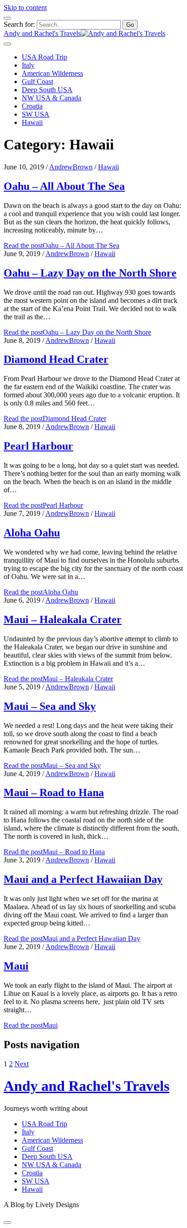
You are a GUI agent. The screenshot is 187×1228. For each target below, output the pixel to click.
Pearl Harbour (38, 446)
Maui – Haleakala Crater (63, 619)
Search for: (19, 24)
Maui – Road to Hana (54, 792)
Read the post (61, 245)
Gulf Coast (37, 81)
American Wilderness (52, 73)
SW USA (35, 114)
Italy (28, 65)
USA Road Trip (44, 57)
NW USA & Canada (51, 98)
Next (22, 1064)
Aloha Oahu (32, 533)
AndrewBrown (71, 167)
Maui (16, 966)
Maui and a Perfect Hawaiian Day (83, 879)
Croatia (32, 106)
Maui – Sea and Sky (50, 706)
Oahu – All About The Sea (64, 186)
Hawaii (32, 122)
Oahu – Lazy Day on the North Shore (90, 273)
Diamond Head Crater (56, 359)
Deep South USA (47, 90)
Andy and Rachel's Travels (86, 1086)
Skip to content (25, 7)
